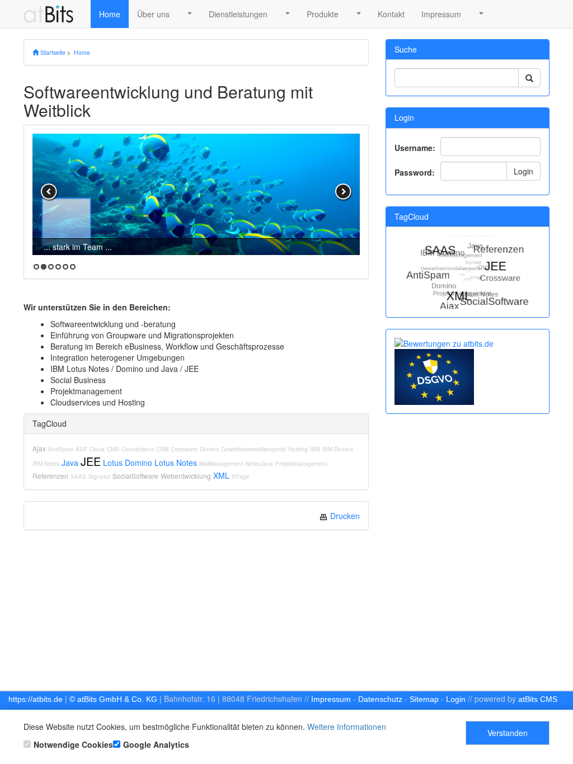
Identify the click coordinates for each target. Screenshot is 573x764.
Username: (414, 147)
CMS (113, 449)
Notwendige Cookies (73, 744)
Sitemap (424, 699)
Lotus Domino (127, 462)
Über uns (153, 14)
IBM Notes (45, 464)
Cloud (97, 449)
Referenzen (50, 475)
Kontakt (391, 14)
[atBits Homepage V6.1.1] (53, 14)
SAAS (78, 476)
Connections (137, 449)
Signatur (99, 476)
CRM (162, 449)
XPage (241, 476)
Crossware (184, 449)
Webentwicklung (186, 475)
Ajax (39, 448)
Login (523, 171)
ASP (81, 449)
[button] (189, 14)
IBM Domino (338, 449)
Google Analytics (156, 744)
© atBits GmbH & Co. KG (113, 699)
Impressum (441, 14)
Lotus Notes (175, 462)
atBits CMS (537, 699)
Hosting (298, 449)
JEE (91, 461)
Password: (414, 172)
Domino (210, 449)
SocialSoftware (135, 475)
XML (221, 475)
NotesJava (259, 464)
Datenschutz (380, 699)
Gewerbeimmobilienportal (253, 449)
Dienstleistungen (238, 14)
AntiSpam (60, 449)
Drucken (344, 515)
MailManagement (221, 464)
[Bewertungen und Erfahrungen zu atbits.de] (444, 342)
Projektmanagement (301, 464)
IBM (315, 449)
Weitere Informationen (346, 726)
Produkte (323, 14)
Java (70, 462)
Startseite (52, 52)
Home (109, 14)
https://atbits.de (35, 699)
